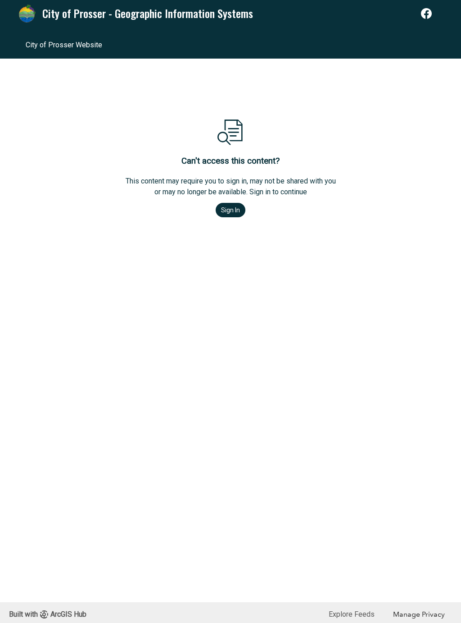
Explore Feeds (352, 614)
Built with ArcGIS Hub (47, 614)
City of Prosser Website (64, 45)
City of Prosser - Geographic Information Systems (147, 13)
